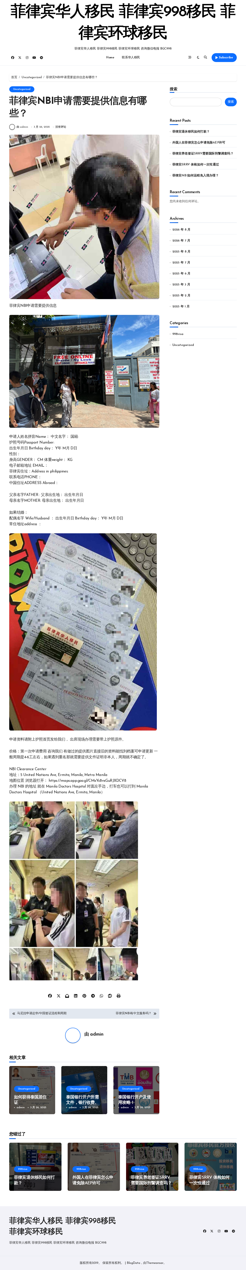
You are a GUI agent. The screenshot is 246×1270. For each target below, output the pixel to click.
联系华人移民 (131, 57)
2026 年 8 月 (181, 229)
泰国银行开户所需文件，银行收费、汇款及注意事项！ (82, 1103)
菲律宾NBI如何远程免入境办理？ (195, 175)
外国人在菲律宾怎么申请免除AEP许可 (198, 142)
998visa (177, 334)
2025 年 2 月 (181, 295)
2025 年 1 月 (181, 306)
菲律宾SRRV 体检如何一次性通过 (195, 164)
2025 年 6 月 (181, 273)
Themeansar (154, 1263)
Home (110, 57)
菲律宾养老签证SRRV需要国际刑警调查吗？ (203, 153)
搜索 (173, 89)
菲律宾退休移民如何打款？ (191, 131)
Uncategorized (21, 89)
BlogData (133, 1263)
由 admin (22, 127)
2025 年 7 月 (181, 262)
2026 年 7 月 (181, 240)
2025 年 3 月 (181, 284)
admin (96, 1034)
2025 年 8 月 (181, 251)
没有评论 (60, 127)
